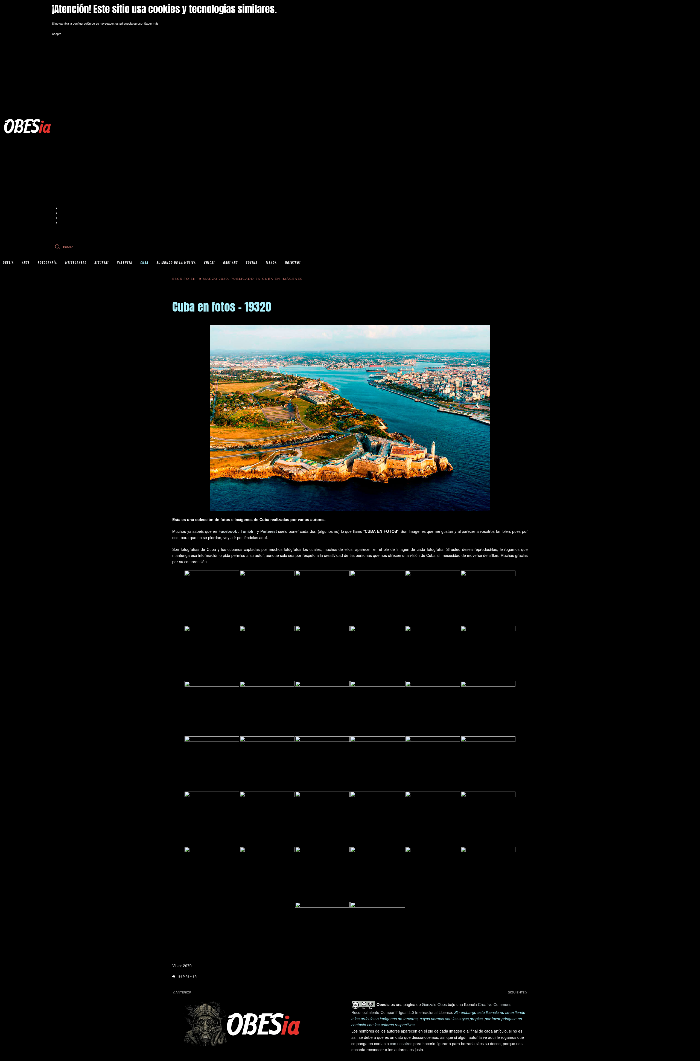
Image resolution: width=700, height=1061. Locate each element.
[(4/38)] (377, 598)
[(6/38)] (488, 598)
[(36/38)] (488, 874)
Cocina (251, 263)
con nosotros (401, 1043)
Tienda (271, 263)
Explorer (65, 213)
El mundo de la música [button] (176, 263)
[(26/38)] (267, 819)
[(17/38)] (433, 708)
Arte (26, 263)
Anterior (183, 992)
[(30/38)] (488, 819)
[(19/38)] (212, 763)
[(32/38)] (267, 874)
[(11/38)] (433, 653)
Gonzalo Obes (434, 1004)
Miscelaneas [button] (75, 263)
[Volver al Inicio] (27, 126)
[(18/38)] (488, 708)
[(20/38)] (267, 763)
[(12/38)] (488, 653)
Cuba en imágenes (282, 279)
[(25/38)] (212, 819)
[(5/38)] (433, 598)
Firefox (64, 218)
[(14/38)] (267, 708)
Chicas (209, 263)
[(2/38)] (267, 598)
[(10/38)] (377, 653)
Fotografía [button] (47, 263)
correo (169, 233)
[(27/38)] (322, 819)
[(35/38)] (433, 874)
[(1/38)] (212, 598)
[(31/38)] (212, 874)
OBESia (8, 263)
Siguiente (516, 992)
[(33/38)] (322, 874)
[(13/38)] (212, 708)
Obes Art (230, 263)
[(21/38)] (322, 763)
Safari (64, 222)
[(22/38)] (377, 763)
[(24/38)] (488, 763)
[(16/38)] (377, 708)
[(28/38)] (377, 819)
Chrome (65, 208)
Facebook (227, 531)
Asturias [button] (101, 263)
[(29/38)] (433, 819)
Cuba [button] (144, 263)
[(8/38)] (267, 653)
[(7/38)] (212, 653)
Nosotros (293, 263)
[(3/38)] (322, 598)
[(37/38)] (322, 929)
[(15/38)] (322, 708)
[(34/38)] (377, 874)
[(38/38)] (377, 929)
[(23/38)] (433, 763)
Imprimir (187, 976)
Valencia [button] (124, 263)
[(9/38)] (322, 653)
